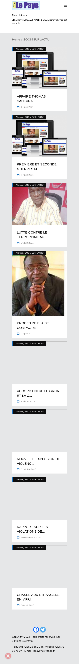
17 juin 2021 (27, 175)
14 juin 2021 (27, 333)
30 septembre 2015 (31, 537)
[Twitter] (43, 630)
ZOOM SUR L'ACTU (34, 49)
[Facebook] (36, 630)
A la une (19, 49)
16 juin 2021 (27, 243)
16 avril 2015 (27, 605)
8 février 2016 (28, 401)
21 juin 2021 (27, 107)
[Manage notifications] (8, 656)
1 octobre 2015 (28, 469)
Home (16, 39)
